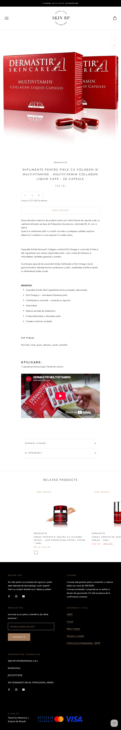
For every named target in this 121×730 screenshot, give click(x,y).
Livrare (70, 621)
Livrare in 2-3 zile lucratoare (60, 3)
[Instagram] (16, 596)
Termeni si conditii (75, 636)
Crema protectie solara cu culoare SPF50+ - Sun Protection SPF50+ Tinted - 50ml (60, 540)
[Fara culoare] (40, 552)
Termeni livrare (35, 443)
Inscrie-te (19, 637)
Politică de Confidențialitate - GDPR (83, 643)
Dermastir (60, 162)
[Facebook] (9, 596)
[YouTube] (23, 596)
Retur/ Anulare (73, 628)
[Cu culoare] (36, 552)
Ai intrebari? (33, 452)
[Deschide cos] (114, 18)
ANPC (70, 614)
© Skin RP (13, 713)
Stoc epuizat (60, 210)
